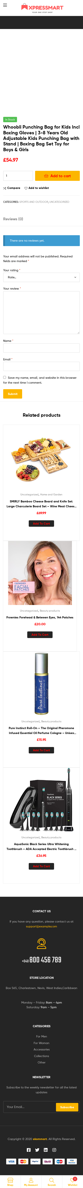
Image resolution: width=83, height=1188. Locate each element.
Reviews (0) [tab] (13, 218)
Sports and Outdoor (33, 201)
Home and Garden (51, 494)
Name (8, 340)
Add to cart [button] (41, 523)
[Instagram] (54, 1150)
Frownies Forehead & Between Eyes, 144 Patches (39, 617)
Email (8, 359)
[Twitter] (37, 1150)
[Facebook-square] (29, 1150)
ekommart (40, 1139)
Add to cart (60, 175)
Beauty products (50, 610)
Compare (13, 188)
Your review (12, 288)
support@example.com (41, 926)
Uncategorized (59, 201)
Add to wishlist (39, 188)
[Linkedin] (46, 1150)
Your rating (11, 270)
